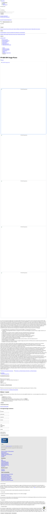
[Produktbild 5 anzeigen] (23, 295)
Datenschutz (3, 460)
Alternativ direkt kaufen (4, 406)
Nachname (2, 414)
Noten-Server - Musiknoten (6, 479)
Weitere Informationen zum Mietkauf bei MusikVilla (9, 389)
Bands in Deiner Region (5, 475)
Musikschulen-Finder (21, 34)
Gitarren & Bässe (17, 29)
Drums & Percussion (9, 29)
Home (4, 47)
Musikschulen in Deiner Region (6, 478)
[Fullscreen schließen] (23, 373)
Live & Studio (22, 29)
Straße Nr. (2, 417)
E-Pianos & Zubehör (6, 49)
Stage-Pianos (5, 50)
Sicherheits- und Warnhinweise (31, 370)
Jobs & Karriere (4, 452)
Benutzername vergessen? (5, 17)
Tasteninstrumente (27, 29)
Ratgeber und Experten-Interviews (7, 480)
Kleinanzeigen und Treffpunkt (6, 476)
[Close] (0, 8)
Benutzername (2, 11)
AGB (2, 459)
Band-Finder (11, 34)
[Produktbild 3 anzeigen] (23, 203)
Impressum (3, 466)
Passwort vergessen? (4, 15)
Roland (4, 51)
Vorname (2, 411)
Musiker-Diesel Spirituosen (6, 477)
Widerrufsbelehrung (4, 464)
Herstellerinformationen (9, 370)
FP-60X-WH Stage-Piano (7, 52)
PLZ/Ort (1, 419)
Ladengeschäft (2, 37)
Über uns (2, 36)
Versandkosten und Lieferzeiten (19, 32)
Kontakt (1, 32)
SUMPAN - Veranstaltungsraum (6, 454)
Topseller (2, 456)
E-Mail (1, 426)
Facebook (3, 469)
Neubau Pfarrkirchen (5, 453)
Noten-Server (15, 34)
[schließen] (2, 372)
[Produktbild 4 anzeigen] (23, 249)
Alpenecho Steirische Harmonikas (7, 474)
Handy (1, 429)
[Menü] (45, 506)
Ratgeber (2, 34)
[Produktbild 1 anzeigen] (23, 111)
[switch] (44, 510)
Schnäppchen (3, 455)
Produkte (2, 27)
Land (1, 424)
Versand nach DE (9, 446)
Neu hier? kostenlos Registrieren (6, 19)
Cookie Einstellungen (4, 461)
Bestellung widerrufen (5, 465)
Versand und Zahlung (5, 463)
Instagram (3, 470)
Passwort (2, 12)
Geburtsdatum (3, 432)
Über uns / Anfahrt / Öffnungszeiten (7, 451)
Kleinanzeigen (6, 34)
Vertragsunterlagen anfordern (4, 404)
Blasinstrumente (3, 29)
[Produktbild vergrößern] (23, 74)
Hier (34, 487)
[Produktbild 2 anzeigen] (23, 157)
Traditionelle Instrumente (35, 29)
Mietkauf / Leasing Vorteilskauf (8, 32)
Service (2, 30)
